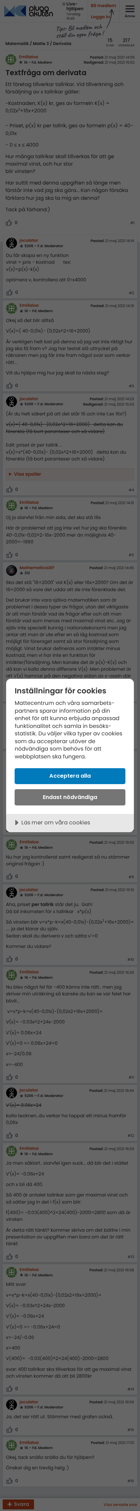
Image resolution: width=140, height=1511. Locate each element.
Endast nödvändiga (70, 797)
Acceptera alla (70, 776)
